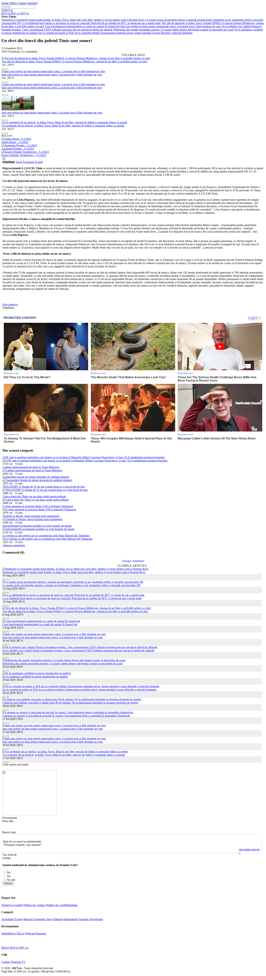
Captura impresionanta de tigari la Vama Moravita (31, 467)
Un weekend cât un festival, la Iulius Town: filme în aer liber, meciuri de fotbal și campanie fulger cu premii (63, 125)
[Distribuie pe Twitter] (6, 68)
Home (5, 3)
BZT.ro (5, 13)
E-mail (39, 162)
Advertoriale (96, 919)
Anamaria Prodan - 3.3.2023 (17, 148)
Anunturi (32, 3)
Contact (22, 3)
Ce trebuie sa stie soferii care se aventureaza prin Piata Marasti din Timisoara (46, 535)
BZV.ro (24, 13)
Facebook (28, 162)
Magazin (28, 919)
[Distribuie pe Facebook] (3, 68)
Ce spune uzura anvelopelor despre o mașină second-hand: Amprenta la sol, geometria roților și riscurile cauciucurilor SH (71, 585)
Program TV (18, 962)
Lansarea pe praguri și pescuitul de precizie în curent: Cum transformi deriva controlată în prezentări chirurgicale (66, 715)
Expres (18, 919)
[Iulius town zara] (29, 814)
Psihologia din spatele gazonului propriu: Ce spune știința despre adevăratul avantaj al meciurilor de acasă (173, 29)
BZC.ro (15, 13)
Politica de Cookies (34, 905)
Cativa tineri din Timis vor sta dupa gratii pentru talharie (34, 496)
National (58, 919)
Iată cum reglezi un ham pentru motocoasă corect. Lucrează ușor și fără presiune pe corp (170, 26)
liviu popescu (10, 304)
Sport (49, 919)
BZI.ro (20, 933)
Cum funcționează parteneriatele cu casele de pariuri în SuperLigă (82, 26)
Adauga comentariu (14, 545)
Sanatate (83, 919)
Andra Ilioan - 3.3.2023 (14, 142)
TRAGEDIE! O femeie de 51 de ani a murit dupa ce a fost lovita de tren (44, 486)
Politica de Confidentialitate (62, 905)
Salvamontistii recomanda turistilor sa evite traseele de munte (37, 525)
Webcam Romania (35, 933)
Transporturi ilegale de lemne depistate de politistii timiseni (36, 476)
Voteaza (8, 883)
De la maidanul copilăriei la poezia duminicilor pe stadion (35, 676)
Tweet (18, 162)
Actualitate (7, 919)
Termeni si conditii (12, 905)
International (71, 919)
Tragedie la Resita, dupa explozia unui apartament (31, 516)
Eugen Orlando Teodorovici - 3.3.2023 (23, 155)
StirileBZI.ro (8, 933)
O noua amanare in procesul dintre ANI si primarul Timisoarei (38, 506)
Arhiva (13, 3)
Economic (39, 919)
